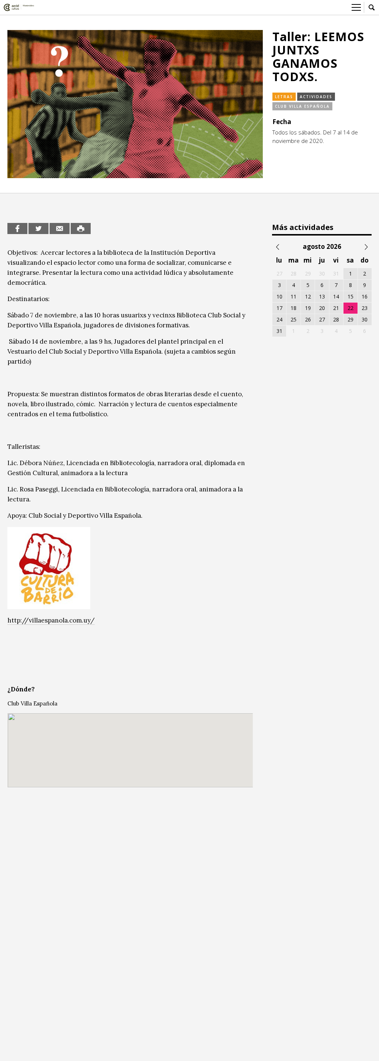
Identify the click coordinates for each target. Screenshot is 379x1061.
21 (336, 307)
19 (308, 307)
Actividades (316, 96)
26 (308, 319)
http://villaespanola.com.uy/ (51, 620)
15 (350, 296)
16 (365, 296)
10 (279, 296)
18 (293, 307)
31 (279, 330)
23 (365, 307)
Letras (284, 96)
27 (322, 319)
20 (322, 307)
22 (350, 307)
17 (279, 307)
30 (365, 319)
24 (279, 319)
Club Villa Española (302, 106)
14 (336, 296)
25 (293, 319)
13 (322, 296)
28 (336, 319)
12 (308, 296)
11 (293, 296)
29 (350, 319)
